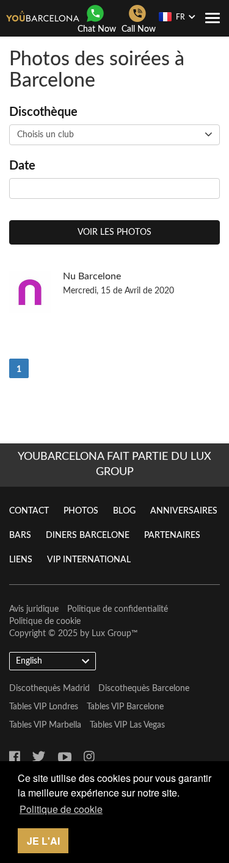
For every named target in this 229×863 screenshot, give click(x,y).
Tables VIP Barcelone (125, 707)
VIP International (89, 560)
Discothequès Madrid (49, 688)
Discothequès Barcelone (143, 688)
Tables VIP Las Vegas (127, 725)
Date (22, 166)
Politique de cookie (45, 621)
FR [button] (180, 17)
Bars (20, 535)
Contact (29, 511)
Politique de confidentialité (117, 609)
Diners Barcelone (87, 535)
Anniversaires (183, 511)
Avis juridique (34, 609)
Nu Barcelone (92, 276)
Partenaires (172, 535)
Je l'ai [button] (43, 841)
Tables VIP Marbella (45, 725)
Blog (124, 511)
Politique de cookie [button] (61, 809)
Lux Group (111, 633)
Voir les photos (114, 232)
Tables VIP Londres (43, 707)
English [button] (29, 661)
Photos (81, 511)
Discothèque (43, 112)
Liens (20, 560)
